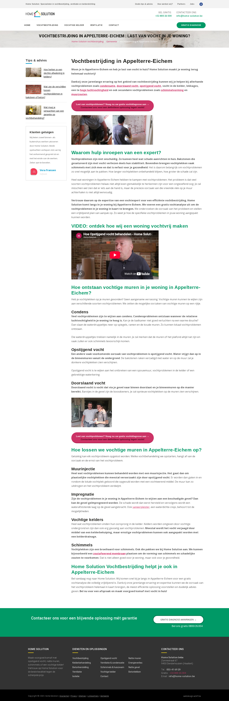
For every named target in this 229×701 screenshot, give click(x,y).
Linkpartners (93, 696)
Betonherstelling (80, 667)
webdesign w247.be (192, 696)
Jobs (192, 4)
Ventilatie (96, 25)
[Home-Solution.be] (40, 14)
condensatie (107, 86)
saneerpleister (141, 507)
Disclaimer (64, 696)
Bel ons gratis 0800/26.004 (187, 626)
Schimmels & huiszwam (112, 667)
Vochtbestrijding (47, 25)
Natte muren (135, 658)
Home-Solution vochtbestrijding (87, 41)
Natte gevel (134, 667)
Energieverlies (135, 662)
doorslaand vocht (127, 86)
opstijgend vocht (150, 86)
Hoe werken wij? (165, 4)
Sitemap (82, 696)
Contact (114, 25)
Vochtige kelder (74, 25)
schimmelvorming (172, 90)
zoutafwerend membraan (109, 553)
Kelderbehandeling (81, 662)
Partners (181, 4)
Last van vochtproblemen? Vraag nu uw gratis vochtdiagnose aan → (112, 106)
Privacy (74, 696)
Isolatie (75, 676)
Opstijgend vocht (108, 658)
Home (27, 25)
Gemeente (111, 41)
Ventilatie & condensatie (112, 662)
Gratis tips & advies (144, 4)
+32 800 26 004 (163, 16)
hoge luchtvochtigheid (94, 90)
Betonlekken (135, 672)
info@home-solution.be (189, 16)
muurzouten (79, 94)
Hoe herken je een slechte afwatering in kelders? (54, 73)
